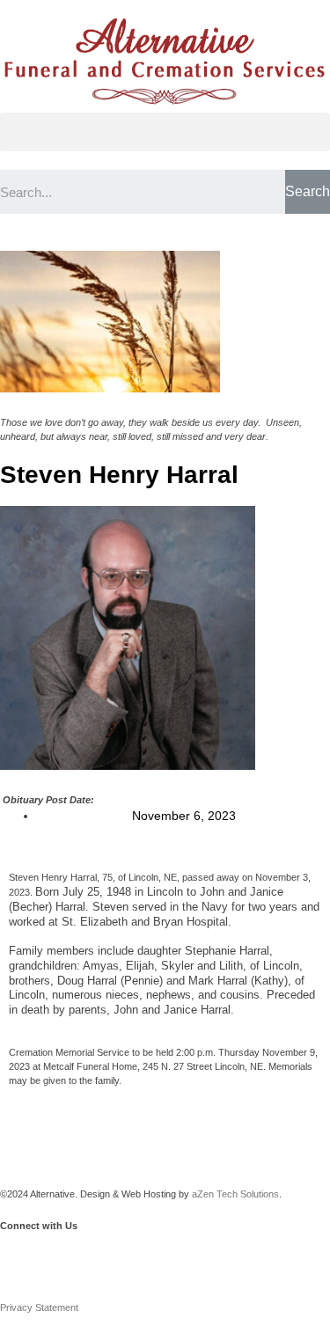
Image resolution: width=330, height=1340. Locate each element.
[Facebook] (22, 1256)
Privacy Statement (39, 1307)
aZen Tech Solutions (235, 1194)
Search (307, 191)
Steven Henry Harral (119, 474)
